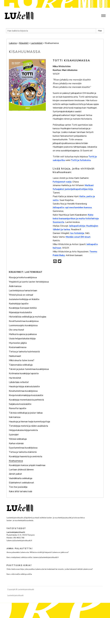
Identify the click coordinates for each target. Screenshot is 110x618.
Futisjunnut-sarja (62, 181)
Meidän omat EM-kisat (78, 237)
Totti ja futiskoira (81, 160)
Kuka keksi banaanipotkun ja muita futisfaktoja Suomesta (76, 218)
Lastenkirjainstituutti (15, 595)
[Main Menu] (103, 16)
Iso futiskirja (77, 233)
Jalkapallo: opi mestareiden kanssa (72, 207)
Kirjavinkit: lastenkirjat (25, 272)
